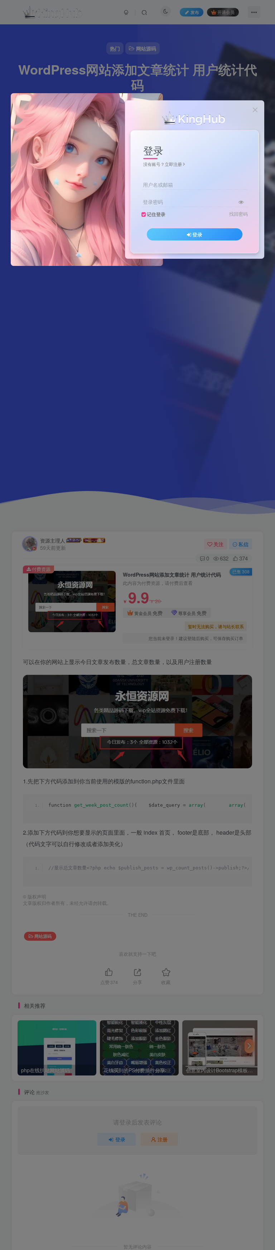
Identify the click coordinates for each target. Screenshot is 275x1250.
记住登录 (156, 214)
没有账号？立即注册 (162, 164)
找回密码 (238, 214)
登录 (197, 234)
